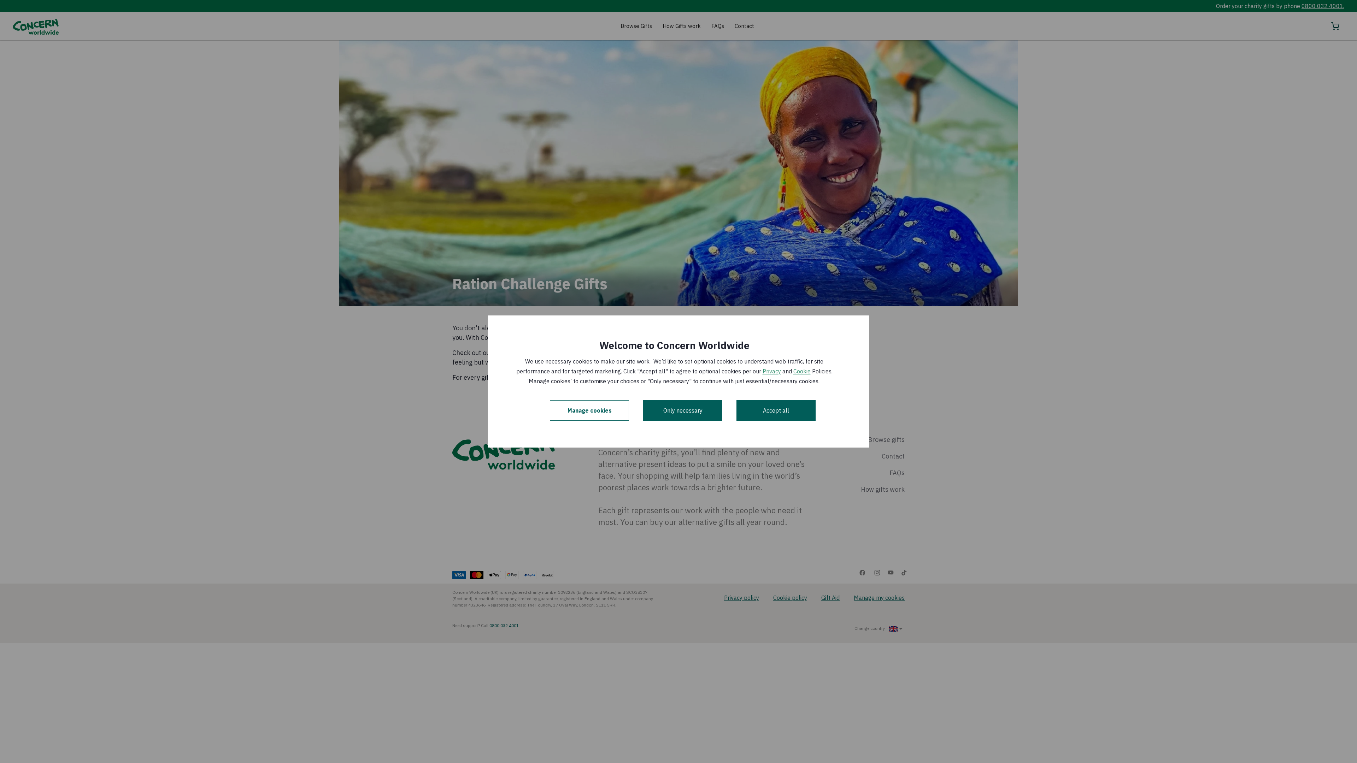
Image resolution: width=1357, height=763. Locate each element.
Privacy (772, 371)
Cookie (802, 371)
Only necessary (683, 410)
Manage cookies (590, 410)
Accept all (776, 410)
